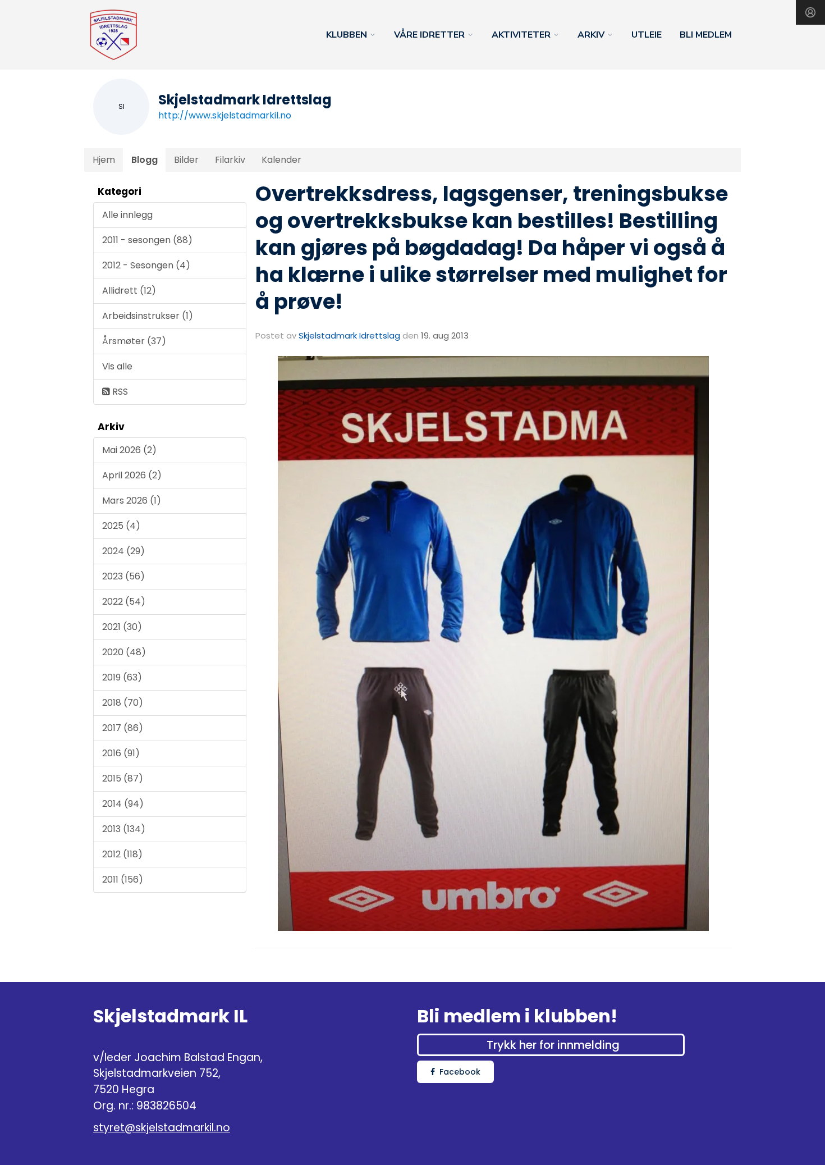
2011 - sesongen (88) (147, 240)
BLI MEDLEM (706, 35)
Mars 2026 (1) (131, 500)
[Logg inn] (810, 12)
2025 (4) (121, 525)
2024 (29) (123, 551)
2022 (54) (123, 601)
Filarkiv (230, 159)
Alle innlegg (127, 214)
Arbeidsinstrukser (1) (147, 315)
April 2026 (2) (132, 475)
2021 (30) (122, 626)
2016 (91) (121, 753)
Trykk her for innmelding (553, 1045)
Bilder (186, 159)
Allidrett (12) (129, 290)
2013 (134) (123, 829)
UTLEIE (646, 35)
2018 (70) (122, 702)
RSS (119, 391)
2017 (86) (122, 727)
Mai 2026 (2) (129, 450)
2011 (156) (122, 879)
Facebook (459, 1071)
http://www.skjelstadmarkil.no (224, 115)
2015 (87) (122, 778)
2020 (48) (124, 652)
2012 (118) (122, 854)
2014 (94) (123, 803)
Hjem (104, 159)
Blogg (144, 159)
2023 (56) (123, 576)
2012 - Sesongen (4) (146, 265)
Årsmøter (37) (134, 341)
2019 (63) (122, 677)
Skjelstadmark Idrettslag (349, 335)
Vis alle (117, 366)
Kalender (281, 159)
